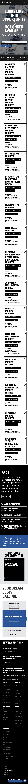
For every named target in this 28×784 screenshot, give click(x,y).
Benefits (17, 726)
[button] (24, 2)
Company (5, 682)
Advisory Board (7, 700)
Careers (17, 706)
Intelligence (18, 688)
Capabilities (6, 706)
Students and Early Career (18, 712)
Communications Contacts (8, 757)
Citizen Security (19, 701)
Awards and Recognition (6, 752)
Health (16, 703)
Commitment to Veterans (7, 696)
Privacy (5, 766)
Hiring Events (18, 720)
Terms (5, 768)
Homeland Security (18, 697)
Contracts (6, 772)
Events (5, 740)
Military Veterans (19, 723)
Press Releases (7, 731)
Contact (6, 776)
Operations (6, 717)
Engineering (6, 720)
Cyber (16, 690)
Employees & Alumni (8, 770)
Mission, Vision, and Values (7, 686)
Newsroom (6, 729)
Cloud (5, 714)
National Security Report (8, 743)
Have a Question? (13, 642)
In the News (6, 734)
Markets (17, 682)
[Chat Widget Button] (25, 781)
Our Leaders (6, 692)
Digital (5, 711)
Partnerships (7, 702)
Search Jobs (18, 709)
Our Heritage (6, 689)
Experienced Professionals (19, 717)
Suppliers (6, 774)
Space (16, 685)
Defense (17, 693)
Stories (5, 737)
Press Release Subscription (7, 748)
